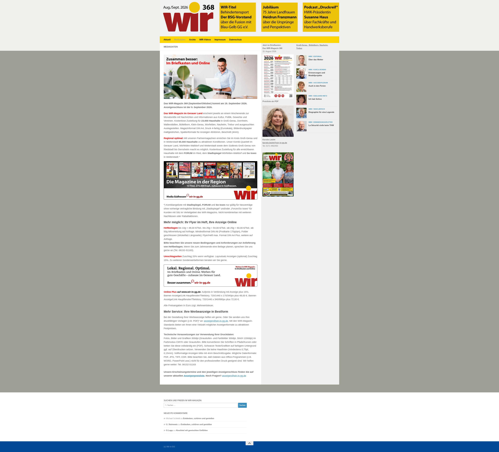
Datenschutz (235, 40)
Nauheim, (324, 45)
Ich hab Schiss (315, 99)
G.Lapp (169, 430)
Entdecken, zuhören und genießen (198, 418)
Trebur (299, 48)
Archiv (192, 40)
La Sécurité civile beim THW (321, 125)
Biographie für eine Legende (321, 112)
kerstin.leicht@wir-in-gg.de (274, 143)
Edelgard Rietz (320, 96)
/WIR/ (310, 56)
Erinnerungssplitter (323, 122)
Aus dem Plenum (320, 83)
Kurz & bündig (319, 70)
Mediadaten (180, 40)
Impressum (220, 40)
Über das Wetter (315, 59)
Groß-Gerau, (302, 45)
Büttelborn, (314, 45)
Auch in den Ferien (317, 86)
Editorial (317, 56)
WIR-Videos (205, 40)
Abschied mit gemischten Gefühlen (192, 430)
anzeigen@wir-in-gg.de (216, 321)
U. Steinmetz (172, 424)
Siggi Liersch (319, 109)
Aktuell (167, 40)
